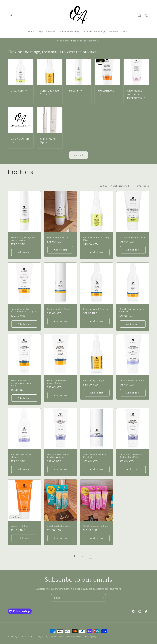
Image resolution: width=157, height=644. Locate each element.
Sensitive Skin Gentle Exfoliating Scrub (58, 456)
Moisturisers (106, 91)
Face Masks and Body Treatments (134, 94)
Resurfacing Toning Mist (95, 380)
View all (78, 155)
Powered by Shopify (39, 637)
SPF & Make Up (48, 140)
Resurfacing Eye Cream (58, 309)
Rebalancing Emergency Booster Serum (23, 239)
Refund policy (90, 637)
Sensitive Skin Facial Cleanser (21, 456)
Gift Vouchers (20, 139)
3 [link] (91, 556)
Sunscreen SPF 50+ (20, 526)
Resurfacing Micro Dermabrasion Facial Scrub (21, 383)
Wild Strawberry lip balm (95, 526)
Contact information (74, 637)
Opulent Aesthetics (23, 637)
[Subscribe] (102, 597)
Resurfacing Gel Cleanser (95, 309)
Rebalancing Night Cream (132, 237)
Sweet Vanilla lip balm (58, 526)
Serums (74, 90)
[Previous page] (66, 556)
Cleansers (17, 90)
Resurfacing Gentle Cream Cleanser (132, 310)
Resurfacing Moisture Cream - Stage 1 (57, 381)
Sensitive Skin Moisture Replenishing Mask (131, 456)
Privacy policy (57, 637)
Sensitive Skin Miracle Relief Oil (94, 456)
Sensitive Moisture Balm (131, 380)
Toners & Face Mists (49, 92)
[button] (11, 15)
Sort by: (103, 186)
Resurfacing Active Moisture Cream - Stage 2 (23, 310)
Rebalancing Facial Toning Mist (96, 239)
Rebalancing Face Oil (57, 237)
